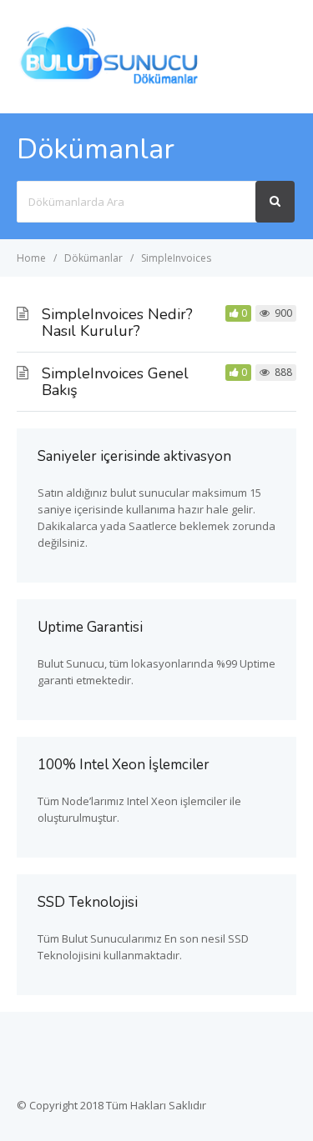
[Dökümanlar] (110, 81)
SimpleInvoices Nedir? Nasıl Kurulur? (117, 322)
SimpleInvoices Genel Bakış (115, 381)
